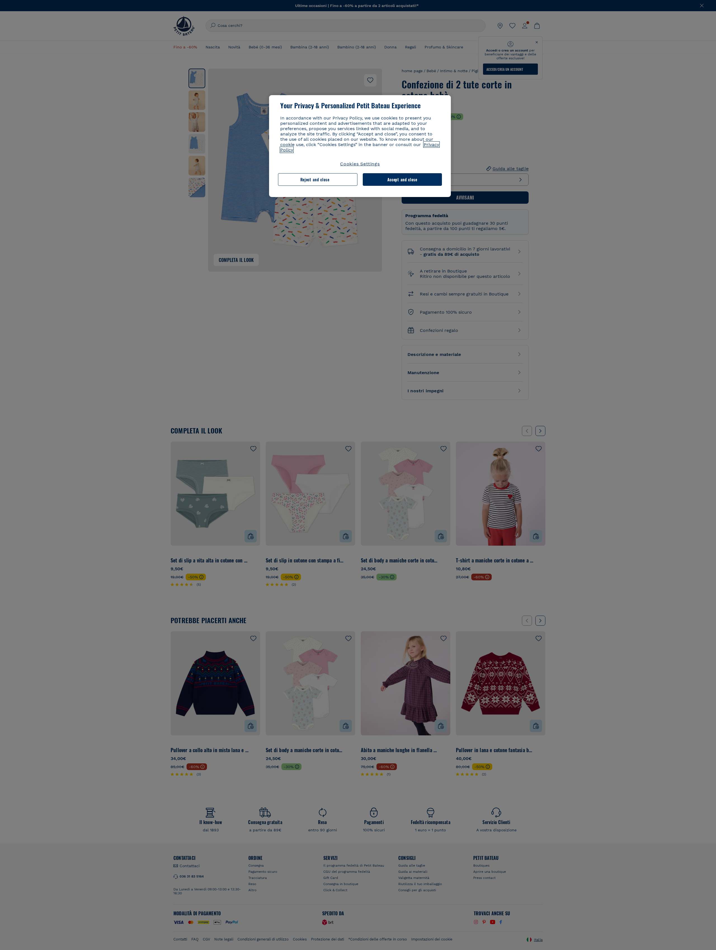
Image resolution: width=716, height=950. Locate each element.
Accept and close (402, 179)
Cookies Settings (360, 163)
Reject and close (314, 179)
